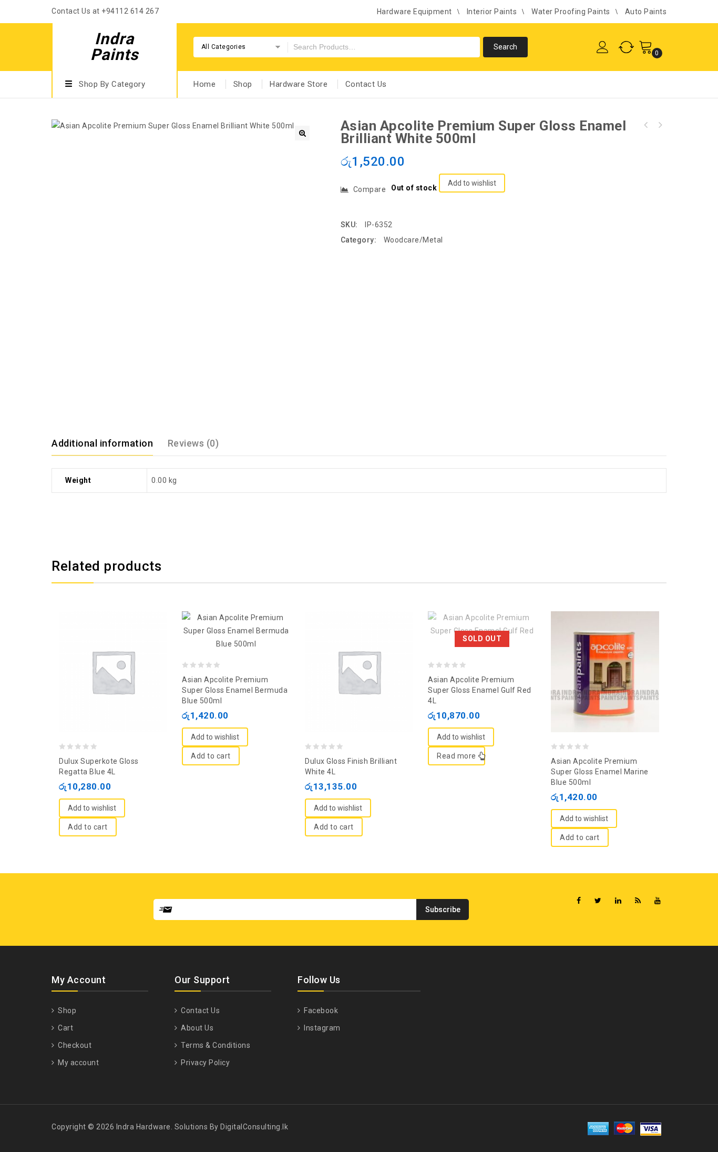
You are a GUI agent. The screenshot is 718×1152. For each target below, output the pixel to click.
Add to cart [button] (88, 827)
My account (77, 1062)
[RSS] (638, 901)
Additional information (102, 443)
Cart (64, 1028)
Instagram (321, 1028)
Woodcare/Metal (413, 240)
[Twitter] (598, 901)
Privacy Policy (204, 1062)
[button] (302, 133)
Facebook (320, 1010)
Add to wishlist (472, 183)
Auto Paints (646, 11)
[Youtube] (657, 901)
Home (204, 84)
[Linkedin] (618, 901)
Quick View (123, 645)
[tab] (109, 443)
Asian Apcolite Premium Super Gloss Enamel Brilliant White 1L (659, 125)
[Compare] (102, 645)
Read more (456, 756)
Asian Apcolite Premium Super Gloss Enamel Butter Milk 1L (646, 125)
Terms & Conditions (214, 1045)
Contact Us (366, 84)
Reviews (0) (193, 443)
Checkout (73, 1045)
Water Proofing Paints (570, 11)
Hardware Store (298, 84)
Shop (242, 84)
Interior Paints (492, 11)
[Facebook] (578, 901)
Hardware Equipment (414, 11)
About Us (196, 1028)
